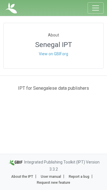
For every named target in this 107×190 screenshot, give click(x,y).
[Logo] (11, 8)
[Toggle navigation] (96, 8)
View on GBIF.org (53, 54)
